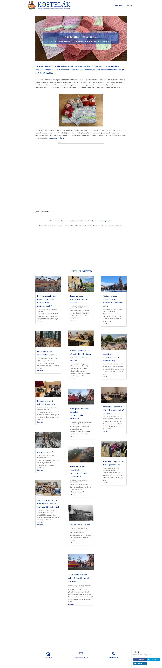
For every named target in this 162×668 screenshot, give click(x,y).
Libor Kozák (42, 309)
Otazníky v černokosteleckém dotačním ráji (111, 357)
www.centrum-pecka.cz (55, 138)
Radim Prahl (42, 358)
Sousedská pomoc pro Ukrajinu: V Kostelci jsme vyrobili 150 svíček (48, 503)
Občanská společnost (82, 41)
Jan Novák (74, 528)
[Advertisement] (81, 249)
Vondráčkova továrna (80, 524)
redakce (74, 306)
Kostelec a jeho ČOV (46, 452)
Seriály (129, 5)
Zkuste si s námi (95, 41)
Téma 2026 (54, 309)
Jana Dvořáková (60, 41)
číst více (40, 321)
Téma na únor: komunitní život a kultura (78, 299)
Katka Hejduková (108, 468)
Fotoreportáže (41, 512)
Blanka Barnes (42, 407)
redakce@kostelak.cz (107, 221)
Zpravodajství (106, 41)
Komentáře (55, 358)
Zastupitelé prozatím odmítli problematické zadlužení (113, 410)
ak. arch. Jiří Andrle (43, 455)
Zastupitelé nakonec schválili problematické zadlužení (79, 578)
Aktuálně (118, 5)
